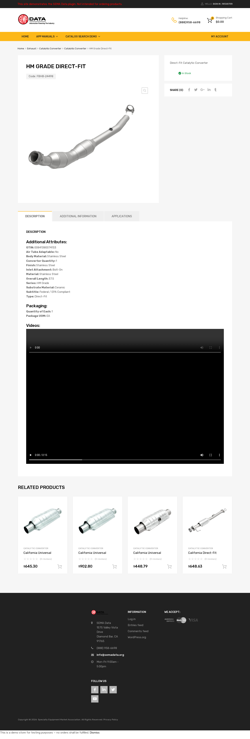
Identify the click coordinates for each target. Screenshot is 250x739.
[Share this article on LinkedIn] (208, 89)
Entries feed (135, 625)
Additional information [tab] (78, 216)
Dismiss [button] (95, 732)
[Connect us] (94, 689)
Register (227, 4)
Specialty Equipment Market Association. (59, 719)
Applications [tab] (122, 216)
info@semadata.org (110, 655)
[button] (145, 90)
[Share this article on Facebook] (188, 89)
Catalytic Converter (50, 48)
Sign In (217, 4)
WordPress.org (137, 637)
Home (25, 36)
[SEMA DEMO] (36, 23)
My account (219, 36)
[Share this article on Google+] (201, 89)
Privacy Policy (110, 719)
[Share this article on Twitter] (195, 89)
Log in (132, 619)
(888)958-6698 (188, 22)
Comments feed (138, 631)
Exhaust (31, 48)
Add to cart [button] (59, 566)
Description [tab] (35, 216)
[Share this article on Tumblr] (215, 89)
